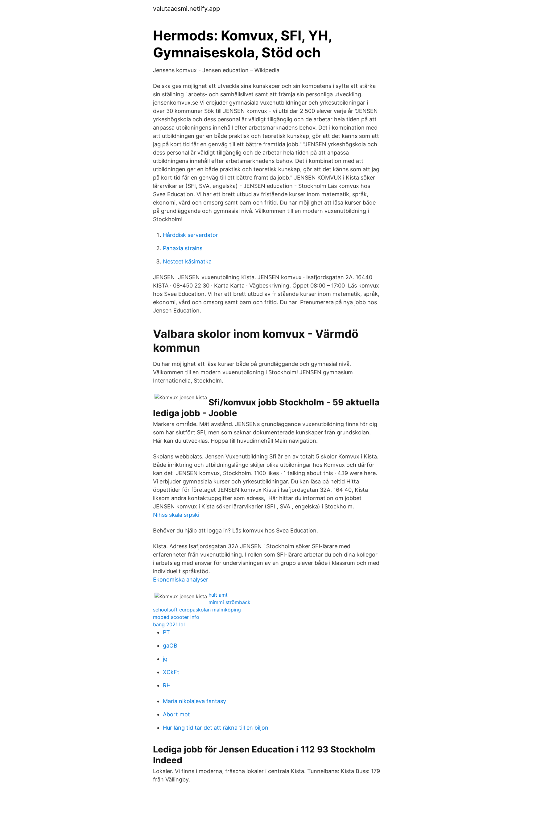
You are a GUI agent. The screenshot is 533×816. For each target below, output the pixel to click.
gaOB (170, 645)
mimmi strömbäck (229, 602)
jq (165, 659)
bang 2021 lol (169, 624)
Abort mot (176, 714)
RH (167, 685)
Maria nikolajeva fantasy (194, 701)
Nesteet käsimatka (187, 261)
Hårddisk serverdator (190, 235)
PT (166, 632)
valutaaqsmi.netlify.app (186, 9)
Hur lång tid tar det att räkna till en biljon (215, 727)
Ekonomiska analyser (180, 579)
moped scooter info (176, 617)
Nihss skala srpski (176, 515)
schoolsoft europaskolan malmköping (197, 610)
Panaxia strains (182, 248)
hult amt (218, 595)
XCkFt (171, 672)
